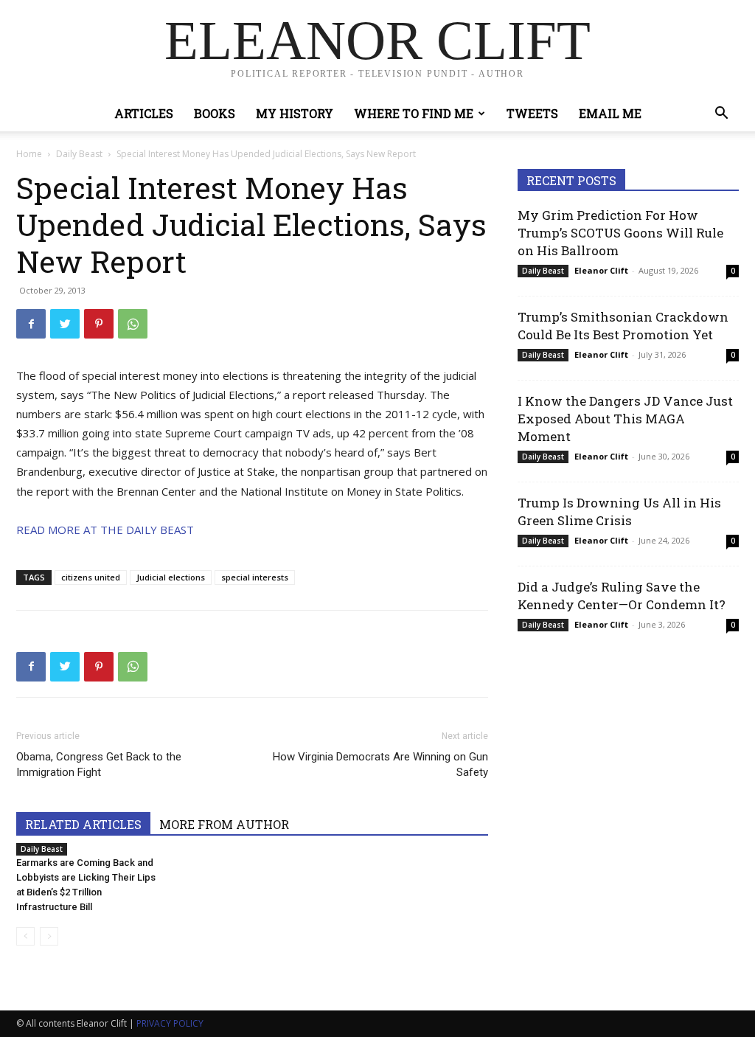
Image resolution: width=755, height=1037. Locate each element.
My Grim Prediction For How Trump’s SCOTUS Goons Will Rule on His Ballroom (620, 233)
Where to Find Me (413, 113)
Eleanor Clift (601, 270)
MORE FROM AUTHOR (224, 824)
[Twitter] (65, 324)
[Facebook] (31, 324)
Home (29, 154)
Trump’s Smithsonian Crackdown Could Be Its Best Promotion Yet (623, 325)
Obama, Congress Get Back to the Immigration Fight (98, 764)
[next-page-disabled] (49, 936)
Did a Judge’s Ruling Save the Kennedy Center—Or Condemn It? (622, 595)
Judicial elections (170, 577)
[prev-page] (25, 936)
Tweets (532, 113)
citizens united (90, 577)
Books (214, 113)
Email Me (610, 113)
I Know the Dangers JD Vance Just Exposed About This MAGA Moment (625, 418)
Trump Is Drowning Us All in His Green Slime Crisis (619, 511)
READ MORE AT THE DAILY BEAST (105, 529)
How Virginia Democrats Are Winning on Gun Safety (380, 764)
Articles (143, 113)
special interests (254, 577)
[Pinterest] (99, 324)
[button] (721, 115)
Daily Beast (79, 154)
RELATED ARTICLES (83, 824)
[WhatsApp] (132, 324)
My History (294, 113)
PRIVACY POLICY (169, 1023)
